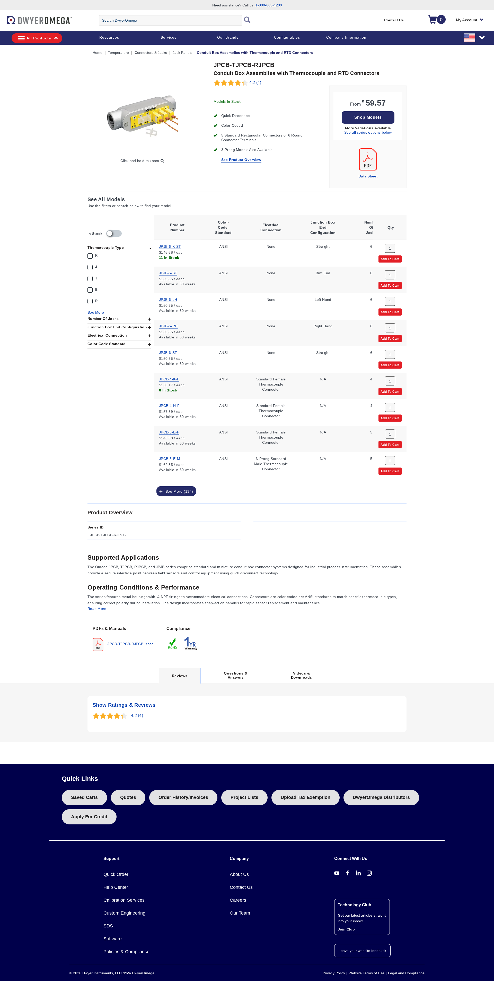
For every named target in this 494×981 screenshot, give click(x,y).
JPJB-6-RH (168, 325)
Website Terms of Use (366, 973)
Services (169, 37)
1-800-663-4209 (268, 5)
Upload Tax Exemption (305, 797)
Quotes (128, 797)
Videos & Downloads (301, 675)
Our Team (240, 913)
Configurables (287, 37)
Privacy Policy (334, 973)
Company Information (346, 37)
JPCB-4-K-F (169, 379)
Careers (238, 900)
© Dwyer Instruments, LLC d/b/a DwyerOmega (111, 973)
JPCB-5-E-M (169, 458)
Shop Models (368, 117)
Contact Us (394, 20)
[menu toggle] (22, 37)
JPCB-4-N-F (169, 405)
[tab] (124, 638)
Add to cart (390, 258)
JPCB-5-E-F (169, 432)
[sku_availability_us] (114, 233)
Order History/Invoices (183, 797)
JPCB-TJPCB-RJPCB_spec (130, 644)
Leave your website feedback (362, 951)
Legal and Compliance (406, 973)
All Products (39, 38)
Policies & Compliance (126, 951)
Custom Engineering (124, 913)
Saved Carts (84, 797)
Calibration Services (124, 900)
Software (112, 938)
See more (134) (178, 491)
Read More (97, 609)
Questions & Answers (236, 675)
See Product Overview (241, 160)
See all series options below (368, 132)
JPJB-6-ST (168, 352)
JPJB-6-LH (168, 299)
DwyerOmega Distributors (381, 797)
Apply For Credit (89, 816)
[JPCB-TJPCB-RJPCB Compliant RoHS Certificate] (172, 643)
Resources (109, 37)
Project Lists (244, 797)
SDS (108, 925)
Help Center (115, 887)
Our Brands (228, 37)
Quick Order (115, 874)
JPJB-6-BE (168, 272)
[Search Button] (247, 20)
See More (95, 312)
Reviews (180, 678)
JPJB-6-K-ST (170, 246)
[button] (474, 37)
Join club (346, 929)
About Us (239, 874)
